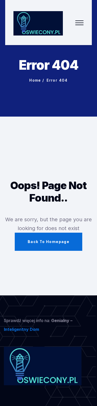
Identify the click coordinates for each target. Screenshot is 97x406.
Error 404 (57, 80)
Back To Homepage (48, 241)
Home (35, 80)
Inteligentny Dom (21, 329)
